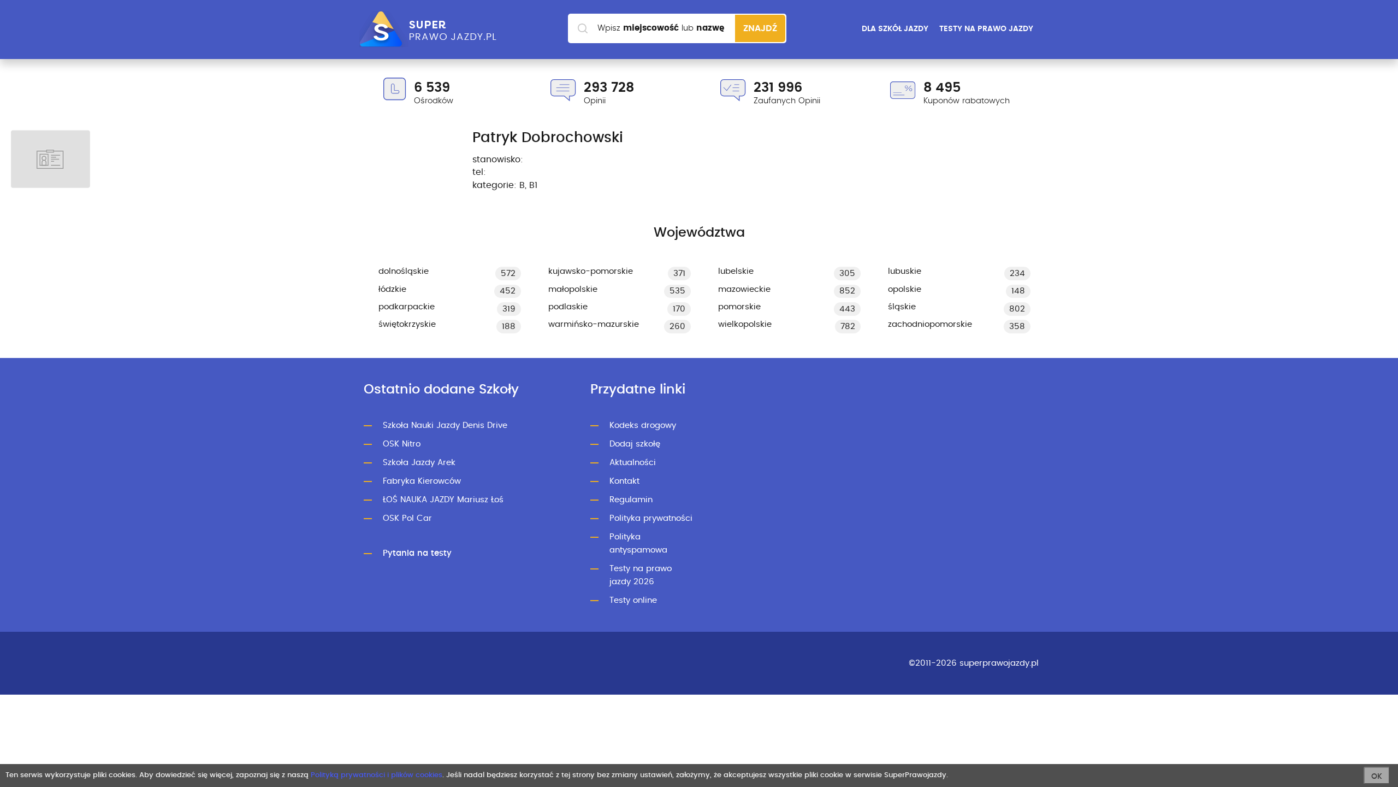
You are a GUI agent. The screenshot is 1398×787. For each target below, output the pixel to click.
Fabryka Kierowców (422, 481)
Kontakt (624, 481)
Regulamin (631, 500)
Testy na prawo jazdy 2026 (640, 575)
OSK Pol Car (407, 518)
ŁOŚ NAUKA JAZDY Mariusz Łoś (443, 500)
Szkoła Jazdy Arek (419, 463)
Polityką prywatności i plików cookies (376, 775)
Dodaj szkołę (634, 444)
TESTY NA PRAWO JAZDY (986, 29)
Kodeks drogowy (642, 425)
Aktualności (632, 463)
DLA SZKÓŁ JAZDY (895, 29)
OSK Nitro (401, 444)
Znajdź (760, 28)
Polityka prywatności (650, 518)
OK (1376, 776)
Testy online (633, 600)
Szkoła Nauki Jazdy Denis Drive (445, 425)
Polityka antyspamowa (638, 543)
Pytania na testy (417, 553)
